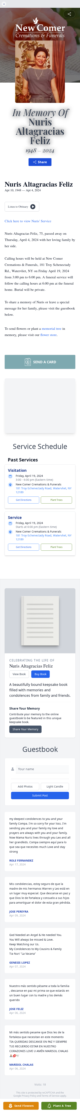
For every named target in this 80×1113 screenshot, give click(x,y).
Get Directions (23, 500)
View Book (19, 674)
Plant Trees (56, 500)
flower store (48, 334)
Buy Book (40, 674)
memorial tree (51, 328)
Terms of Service (51, 1095)
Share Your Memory (25, 729)
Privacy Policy (29, 1095)
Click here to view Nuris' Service (28, 221)
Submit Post (40, 795)
